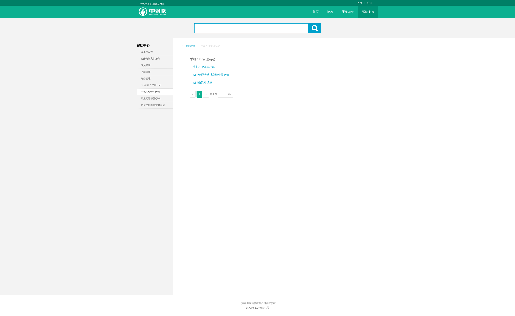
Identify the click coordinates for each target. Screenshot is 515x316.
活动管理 (145, 71)
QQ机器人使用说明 (151, 85)
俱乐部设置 (147, 52)
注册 (369, 2)
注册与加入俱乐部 (150, 58)
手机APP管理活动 (150, 91)
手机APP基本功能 (204, 66)
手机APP (347, 11)
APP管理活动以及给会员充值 (211, 74)
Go (229, 94)
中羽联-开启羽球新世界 (152, 4)
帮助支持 (368, 11)
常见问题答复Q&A (151, 98)
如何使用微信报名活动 (153, 105)
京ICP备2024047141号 (257, 307)
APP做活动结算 (202, 82)
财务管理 (145, 78)
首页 (316, 11)
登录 (359, 2)
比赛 (330, 11)
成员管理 (145, 65)
